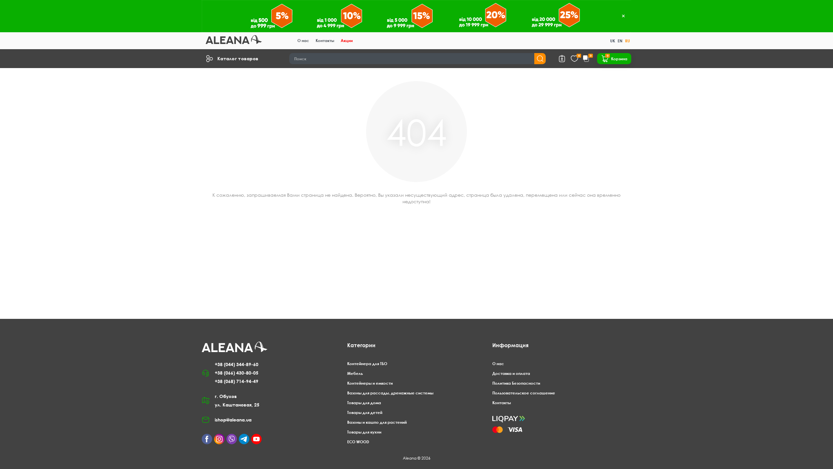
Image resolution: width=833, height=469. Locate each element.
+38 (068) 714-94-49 (236, 381)
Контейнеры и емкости (370, 383)
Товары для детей (364, 412)
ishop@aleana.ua (233, 419)
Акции (347, 40)
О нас (303, 40)
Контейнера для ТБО (367, 363)
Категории (361, 345)
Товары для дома (364, 402)
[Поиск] (540, 58)
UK (612, 40)
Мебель (355, 373)
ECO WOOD (358, 441)
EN (620, 40)
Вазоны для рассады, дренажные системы (390, 393)
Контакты (325, 40)
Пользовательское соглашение (523, 393)
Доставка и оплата (511, 373)
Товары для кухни (364, 432)
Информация (510, 345)
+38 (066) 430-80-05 (236, 373)
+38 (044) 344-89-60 (236, 364)
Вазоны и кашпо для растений (377, 422)
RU (627, 40)
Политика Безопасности (516, 383)
